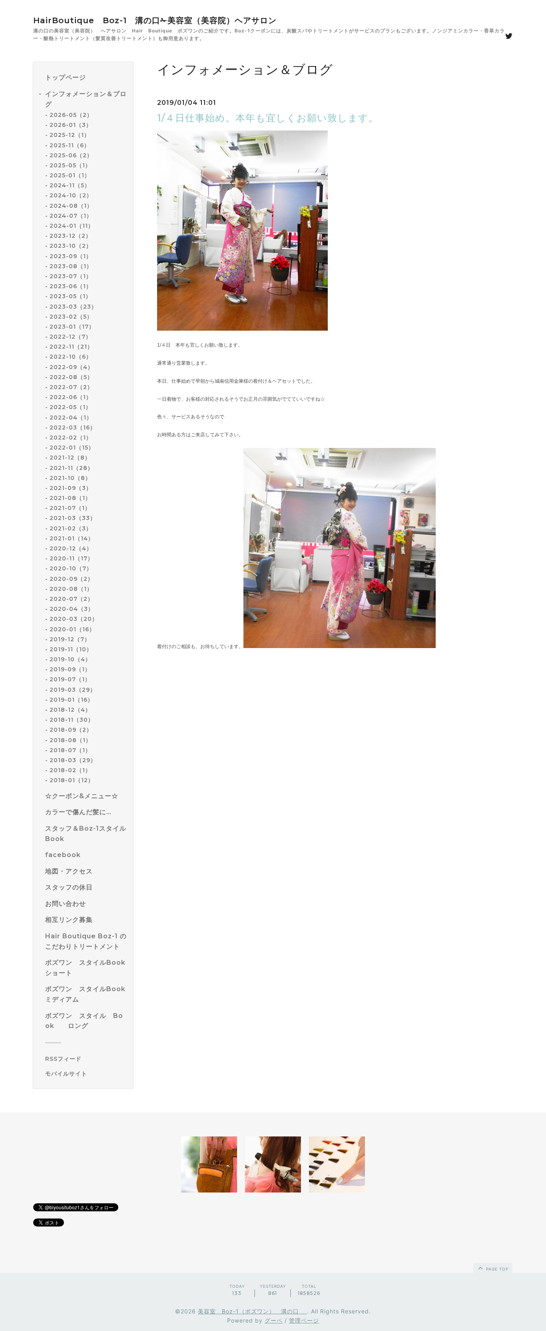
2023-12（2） (71, 235)
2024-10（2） (71, 195)
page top (496, 1269)
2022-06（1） (71, 397)
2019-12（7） (70, 639)
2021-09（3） (71, 488)
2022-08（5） (71, 377)
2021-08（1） (70, 498)
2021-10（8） (70, 478)
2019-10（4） (70, 659)
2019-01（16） (72, 699)
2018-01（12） (72, 780)
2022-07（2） (71, 387)
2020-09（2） (72, 578)
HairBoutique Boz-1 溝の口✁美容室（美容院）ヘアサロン (155, 20)
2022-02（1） (71, 437)
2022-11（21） (71, 346)
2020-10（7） (71, 568)
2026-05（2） (71, 114)
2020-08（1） (71, 588)
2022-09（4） (72, 367)
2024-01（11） (72, 225)
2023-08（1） (71, 266)
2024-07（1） (71, 215)
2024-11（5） (70, 185)
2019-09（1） (70, 669)
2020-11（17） (72, 558)
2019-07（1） (70, 679)
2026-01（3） (71, 124)
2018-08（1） (71, 740)
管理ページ (304, 1320)
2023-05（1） (71, 296)
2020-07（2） (72, 598)
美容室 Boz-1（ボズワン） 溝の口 (252, 1311)
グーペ (274, 1320)
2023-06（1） (71, 286)
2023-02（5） (71, 316)
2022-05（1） (71, 407)
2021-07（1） (70, 508)
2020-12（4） (71, 548)
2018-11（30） (72, 719)
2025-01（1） (70, 175)
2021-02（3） (71, 528)
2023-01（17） (72, 326)
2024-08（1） (71, 205)
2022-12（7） (71, 336)
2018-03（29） (73, 760)
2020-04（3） (72, 608)
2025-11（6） (70, 145)
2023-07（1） (71, 276)
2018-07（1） (70, 750)
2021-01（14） (72, 538)
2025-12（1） (70, 135)
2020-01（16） (72, 629)
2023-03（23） (73, 306)
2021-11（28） (72, 468)
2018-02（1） (70, 770)
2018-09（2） (71, 729)
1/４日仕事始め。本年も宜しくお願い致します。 (268, 118)
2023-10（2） (71, 245)
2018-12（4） (70, 709)
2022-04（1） (71, 417)
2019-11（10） (71, 649)
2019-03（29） (73, 689)
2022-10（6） (71, 356)
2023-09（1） (71, 256)
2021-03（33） (73, 518)
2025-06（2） (71, 155)
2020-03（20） (74, 618)
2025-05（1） (70, 165)
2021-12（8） (70, 457)
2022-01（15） (72, 447)
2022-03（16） (73, 427)
